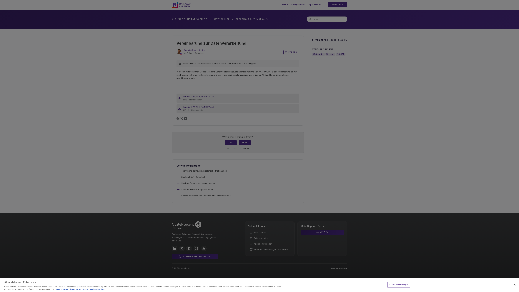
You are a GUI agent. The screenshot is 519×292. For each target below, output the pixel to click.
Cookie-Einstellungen (398, 285)
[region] (259, 285)
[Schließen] (515, 285)
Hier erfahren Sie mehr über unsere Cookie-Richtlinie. (80, 289)
